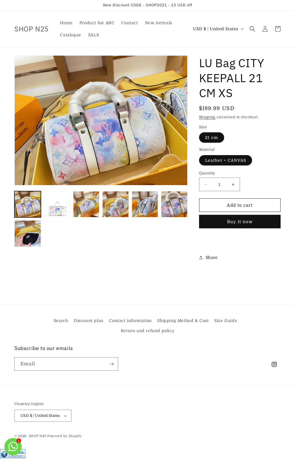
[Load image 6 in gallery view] (174, 204)
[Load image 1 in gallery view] (27, 204)
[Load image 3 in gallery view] (86, 204)
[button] (252, 28)
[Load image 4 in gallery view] (115, 204)
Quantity (207, 173)
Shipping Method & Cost (183, 320)
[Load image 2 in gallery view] (57, 204)
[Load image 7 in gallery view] (27, 233)
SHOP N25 (37, 436)
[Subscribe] (111, 364)
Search (61, 320)
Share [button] (212, 257)
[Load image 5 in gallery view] (145, 204)
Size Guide (225, 320)
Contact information (130, 320)
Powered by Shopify (64, 436)
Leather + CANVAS (225, 160)
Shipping (207, 117)
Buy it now (240, 221)
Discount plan (88, 320)
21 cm (211, 137)
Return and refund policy (147, 330)
